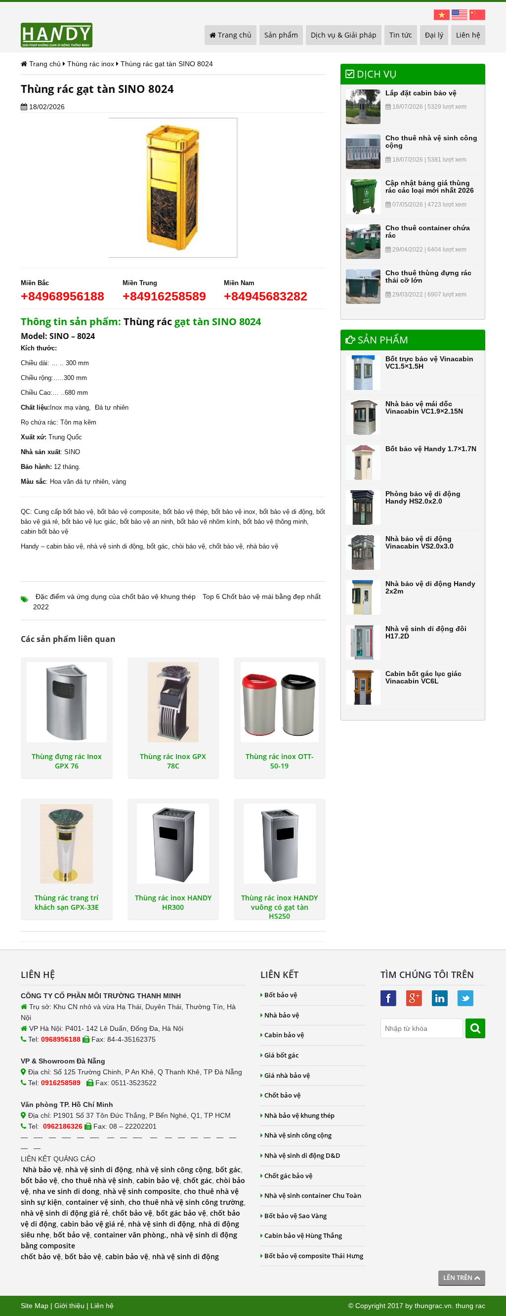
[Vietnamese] (442, 14)
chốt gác (197, 1180)
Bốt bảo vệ (280, 994)
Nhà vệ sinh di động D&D (302, 1155)
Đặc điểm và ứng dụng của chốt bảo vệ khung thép (116, 596)
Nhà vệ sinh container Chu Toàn (312, 1195)
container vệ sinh (95, 1202)
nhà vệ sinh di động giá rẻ (64, 1213)
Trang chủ (234, 35)
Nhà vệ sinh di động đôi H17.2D (425, 632)
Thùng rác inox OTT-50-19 (280, 761)
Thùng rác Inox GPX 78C (173, 761)
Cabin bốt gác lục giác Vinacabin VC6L (423, 677)
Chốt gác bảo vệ (288, 1175)
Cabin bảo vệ (284, 1034)
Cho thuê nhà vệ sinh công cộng (431, 141)
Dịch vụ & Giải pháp (344, 35)
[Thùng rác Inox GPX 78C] (173, 702)
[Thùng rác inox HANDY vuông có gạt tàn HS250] (280, 844)
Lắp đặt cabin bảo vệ (421, 93)
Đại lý (434, 35)
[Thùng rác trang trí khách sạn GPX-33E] (67, 844)
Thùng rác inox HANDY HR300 (173, 902)
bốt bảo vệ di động (285, 511)
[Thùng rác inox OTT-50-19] (280, 702)
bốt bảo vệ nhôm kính (208, 521)
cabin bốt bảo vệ (44, 531)
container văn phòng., (132, 1234)
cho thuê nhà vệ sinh (96, 1180)
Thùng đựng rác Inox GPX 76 (67, 761)
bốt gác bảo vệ (181, 1213)
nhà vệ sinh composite (141, 1191)
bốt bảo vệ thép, (186, 511)
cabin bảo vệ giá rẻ (92, 1224)
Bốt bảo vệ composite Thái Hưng (313, 1255)
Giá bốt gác (281, 1055)
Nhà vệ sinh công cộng (298, 1135)
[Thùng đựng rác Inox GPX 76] (67, 702)
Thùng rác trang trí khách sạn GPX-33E (67, 902)
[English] (459, 14)
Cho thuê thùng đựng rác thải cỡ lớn (428, 276)
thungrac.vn (433, 1306)
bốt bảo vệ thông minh (275, 521)
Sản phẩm (281, 35)
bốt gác (157, 546)
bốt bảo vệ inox (233, 511)
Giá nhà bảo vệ (287, 1075)
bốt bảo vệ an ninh (146, 521)
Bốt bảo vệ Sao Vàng (295, 1215)
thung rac (470, 1306)
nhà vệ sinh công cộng (173, 1169)
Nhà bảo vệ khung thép (299, 1115)
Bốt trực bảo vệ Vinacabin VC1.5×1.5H (429, 362)
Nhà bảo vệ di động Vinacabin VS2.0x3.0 (419, 542)
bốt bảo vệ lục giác (89, 521)
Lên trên (458, 1277)
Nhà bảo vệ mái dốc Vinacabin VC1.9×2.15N (424, 407)
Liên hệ (468, 35)
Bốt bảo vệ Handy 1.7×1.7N (430, 449)
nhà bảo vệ (262, 546)
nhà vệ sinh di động (115, 546)
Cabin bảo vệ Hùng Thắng (303, 1235)
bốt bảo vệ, (79, 511)
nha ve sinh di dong (66, 1191)
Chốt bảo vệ (282, 1095)
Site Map (34, 1306)
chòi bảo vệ (188, 546)
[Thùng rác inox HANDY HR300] (173, 844)
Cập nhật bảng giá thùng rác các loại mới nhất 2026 (429, 186)
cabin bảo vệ (64, 546)
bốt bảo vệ (39, 1180)
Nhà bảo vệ (42, 1169)
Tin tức (400, 35)
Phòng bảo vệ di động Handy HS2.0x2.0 (423, 497)
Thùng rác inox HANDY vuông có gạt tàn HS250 (279, 903)
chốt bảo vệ (226, 546)
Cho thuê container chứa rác (427, 231)
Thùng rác (148, 321)
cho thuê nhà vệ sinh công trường (186, 1202)
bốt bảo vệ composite (128, 511)
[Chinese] (477, 14)
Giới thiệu (69, 1306)
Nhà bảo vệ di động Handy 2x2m (430, 587)
